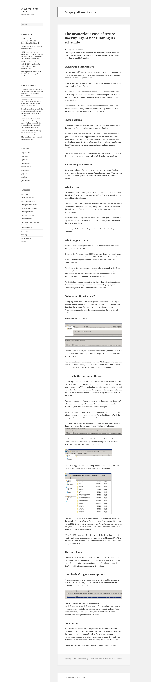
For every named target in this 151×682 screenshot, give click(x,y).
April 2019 (24, 177)
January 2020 (25, 163)
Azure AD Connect (27, 198)
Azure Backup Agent (28, 201)
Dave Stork (25, 109)
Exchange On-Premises (29, 208)
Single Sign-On (26, 238)
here (109, 192)
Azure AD (24, 194)
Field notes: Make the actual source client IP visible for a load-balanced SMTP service (30, 41)
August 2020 (25, 153)
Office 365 (24, 231)
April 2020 (24, 160)
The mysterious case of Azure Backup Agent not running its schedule (90, 37)
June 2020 (24, 156)
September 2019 (26, 167)
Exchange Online (27, 212)
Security (24, 235)
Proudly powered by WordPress (75, 677)
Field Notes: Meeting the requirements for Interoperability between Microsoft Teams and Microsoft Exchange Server (31, 123)
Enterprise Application (29, 205)
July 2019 (24, 174)
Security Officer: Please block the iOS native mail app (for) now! (31, 74)
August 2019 (25, 170)
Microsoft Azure (26, 219)
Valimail (24, 242)
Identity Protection (27, 215)
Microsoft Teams (27, 228)
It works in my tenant (29, 10)
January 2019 (25, 181)
